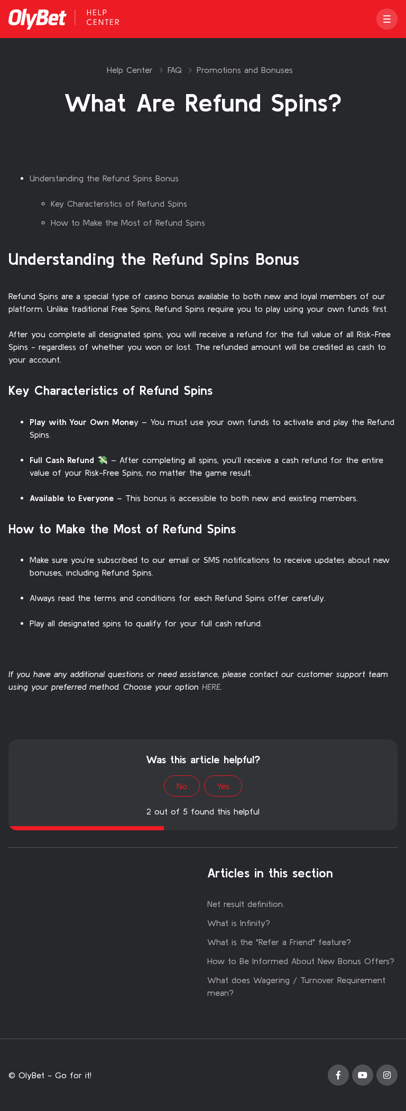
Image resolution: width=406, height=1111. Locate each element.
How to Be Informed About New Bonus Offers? (300, 961)
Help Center (130, 70)
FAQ (175, 70)
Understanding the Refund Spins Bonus (104, 178)
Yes (223, 786)
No (182, 786)
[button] (387, 19)
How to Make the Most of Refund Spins (128, 222)
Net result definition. (245, 904)
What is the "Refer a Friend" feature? (279, 942)
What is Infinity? (238, 923)
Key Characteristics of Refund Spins (119, 203)
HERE (211, 686)
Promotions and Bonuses (245, 70)
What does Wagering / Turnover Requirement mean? (296, 986)
